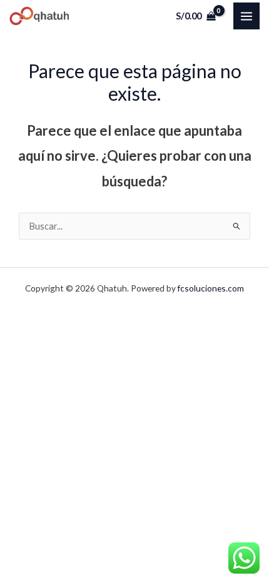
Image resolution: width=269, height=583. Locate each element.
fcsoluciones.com (211, 288)
